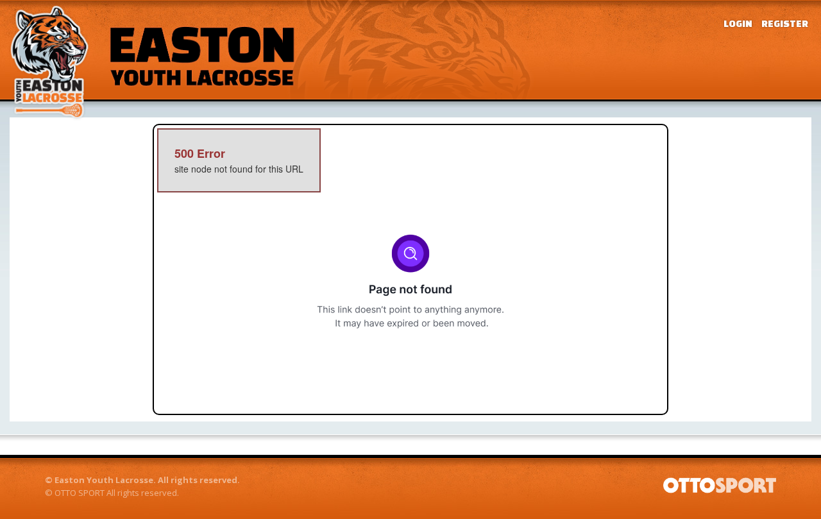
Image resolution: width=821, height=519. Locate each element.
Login (738, 23)
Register (784, 23)
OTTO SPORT (80, 492)
